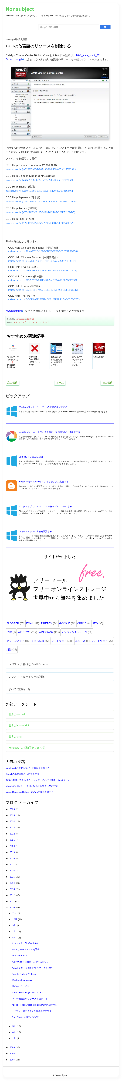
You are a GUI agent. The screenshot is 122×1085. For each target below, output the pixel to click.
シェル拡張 (37, 641)
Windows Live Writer (22, 980)
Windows (24, 632)
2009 (12, 1047)
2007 (12, 1059)
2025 (12, 815)
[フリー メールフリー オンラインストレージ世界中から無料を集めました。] (60, 613)
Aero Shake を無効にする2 (25, 1017)
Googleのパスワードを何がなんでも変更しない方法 (32, 786)
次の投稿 (12, 382)
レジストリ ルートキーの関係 (26, 676)
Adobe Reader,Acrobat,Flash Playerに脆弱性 (34, 1004)
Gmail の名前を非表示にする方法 (22, 774)
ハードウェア (44, 322)
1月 (14, 1038)
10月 (15, 919)
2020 (12, 846)
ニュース (80, 641)
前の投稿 (107, 382)
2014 (12, 883)
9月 (14, 925)
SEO (95, 623)
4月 (14, 1032)
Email (30, 623)
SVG (9, 632)
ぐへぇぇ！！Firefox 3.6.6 (25, 943)
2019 (12, 852)
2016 (12, 870)
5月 (14, 1026)
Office (82, 623)
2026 (12, 809)
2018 (12, 858)
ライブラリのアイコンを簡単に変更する (32, 1011)
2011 (12, 901)
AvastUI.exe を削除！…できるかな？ (30, 961)
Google (64, 623)
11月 (14, 913)
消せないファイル (20, 986)
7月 (14, 931)
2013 (12, 889)
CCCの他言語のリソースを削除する (29, 998)
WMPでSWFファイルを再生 (26, 949)
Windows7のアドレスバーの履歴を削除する (28, 768)
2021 (12, 840)
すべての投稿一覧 (19, 689)
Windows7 (46, 632)
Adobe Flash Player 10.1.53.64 (27, 992)
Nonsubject (20, 9)
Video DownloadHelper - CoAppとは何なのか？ (29, 792)
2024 (12, 821)
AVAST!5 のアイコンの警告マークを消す (32, 968)
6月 (14, 937)
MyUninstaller (14, 311)
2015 (12, 876)
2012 (12, 895)
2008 (12, 1053)
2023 (12, 827)
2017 (12, 864)
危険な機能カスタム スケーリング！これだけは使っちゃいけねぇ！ (39, 780)
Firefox (46, 623)
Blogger (13, 623)
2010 (12, 907)
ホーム (60, 382)
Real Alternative (19, 955)
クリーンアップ (20, 322)
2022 (12, 833)
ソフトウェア (32, 322)
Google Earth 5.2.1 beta (24, 974)
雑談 (9, 649)
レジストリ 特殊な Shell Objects (28, 664)
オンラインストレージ (74, 632)
